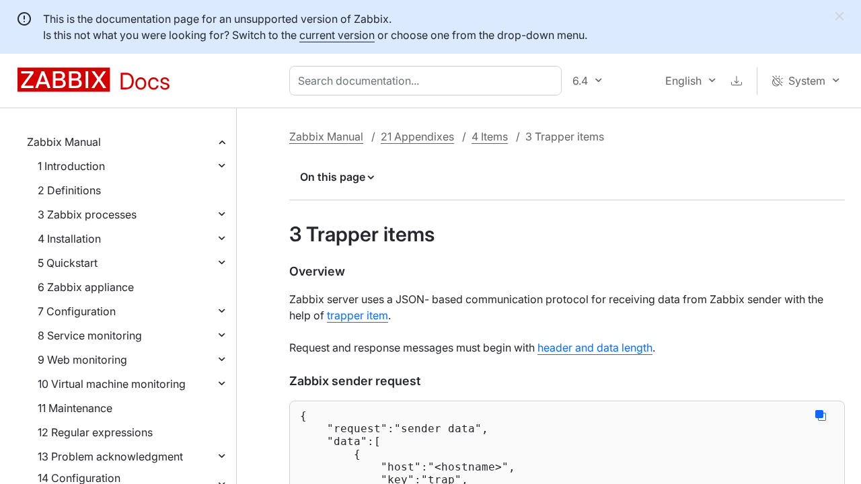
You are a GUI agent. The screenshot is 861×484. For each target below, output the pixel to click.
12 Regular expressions (95, 432)
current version (337, 35)
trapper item (357, 315)
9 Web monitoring (82, 359)
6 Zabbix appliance (86, 287)
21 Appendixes (417, 136)
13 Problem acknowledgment (110, 456)
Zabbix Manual (64, 142)
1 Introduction (71, 166)
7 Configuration (77, 311)
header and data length (594, 347)
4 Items (490, 136)
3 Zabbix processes (87, 214)
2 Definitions (69, 190)
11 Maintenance (75, 408)
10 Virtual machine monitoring (112, 384)
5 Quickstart (68, 263)
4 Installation (69, 238)
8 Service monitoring (90, 335)
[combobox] (428, 80)
